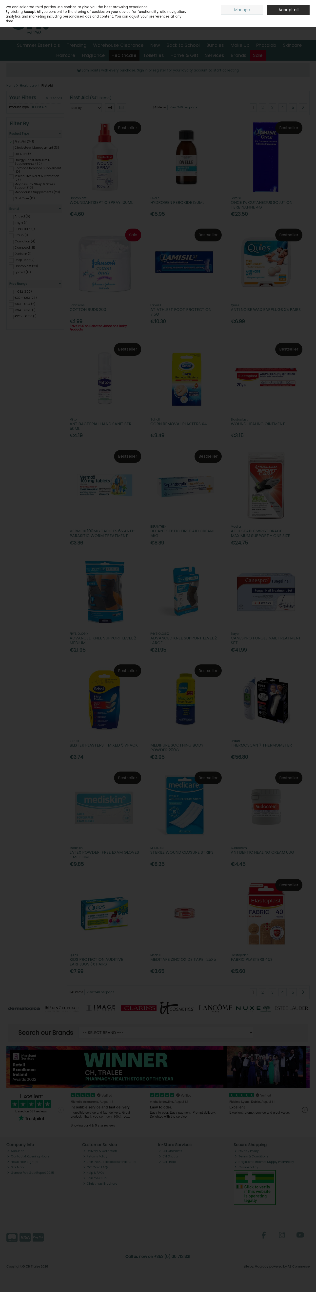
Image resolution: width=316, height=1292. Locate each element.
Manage (242, 10)
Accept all (288, 10)
